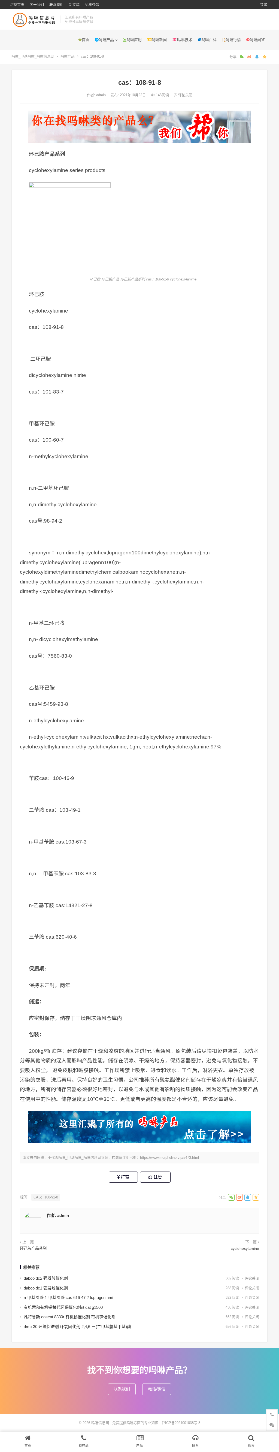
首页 (85, 40)
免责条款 (92, 4)
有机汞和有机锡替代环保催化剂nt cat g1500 (63, 1307)
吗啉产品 (106, 40)
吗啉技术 (184, 40)
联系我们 (56, 4)
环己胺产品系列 (33, 1248)
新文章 (74, 4)
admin (101, 95)
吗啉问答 (257, 40)
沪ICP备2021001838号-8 (181, 1423)
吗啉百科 (209, 40)
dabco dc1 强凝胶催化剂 (46, 1288)
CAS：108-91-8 (46, 1197)
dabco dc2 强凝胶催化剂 (46, 1278)
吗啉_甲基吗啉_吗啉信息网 (32, 56)
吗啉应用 (134, 40)
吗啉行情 (233, 40)
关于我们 (37, 4)
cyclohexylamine (245, 1248)
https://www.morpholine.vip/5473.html (169, 1158)
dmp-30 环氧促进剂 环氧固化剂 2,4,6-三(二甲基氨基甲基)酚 (77, 1326)
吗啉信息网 (100, 1423)
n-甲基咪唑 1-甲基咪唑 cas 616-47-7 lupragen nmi (68, 1297)
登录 (264, 4)
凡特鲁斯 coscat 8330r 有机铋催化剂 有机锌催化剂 (70, 1316)
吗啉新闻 (159, 40)
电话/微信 (156, 1389)
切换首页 (17, 4)
